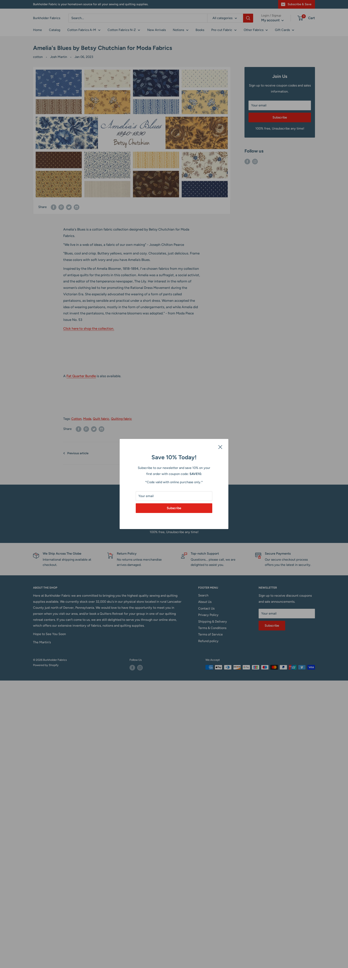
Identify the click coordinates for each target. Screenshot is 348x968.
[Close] (220, 447)
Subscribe (174, 508)
